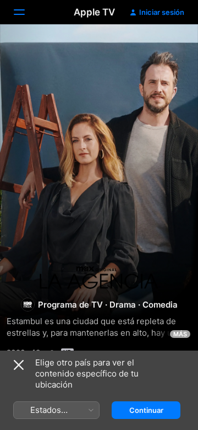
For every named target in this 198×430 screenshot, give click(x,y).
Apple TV (94, 12)
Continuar (146, 410)
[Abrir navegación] (26, 12)
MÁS (180, 334)
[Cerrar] (19, 365)
